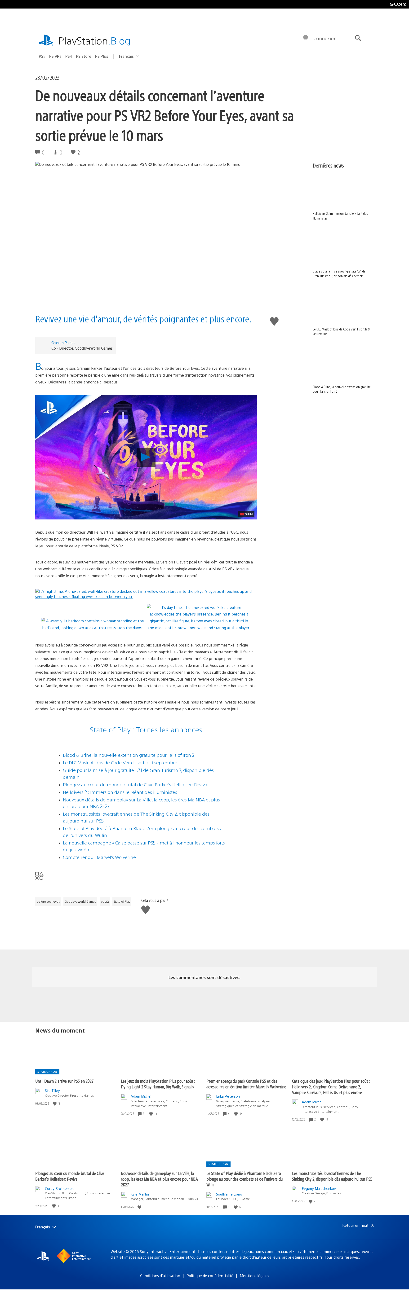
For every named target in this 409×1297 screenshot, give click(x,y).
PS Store (83, 56)
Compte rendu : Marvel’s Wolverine (99, 857)
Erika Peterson (228, 1096)
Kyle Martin (140, 1194)
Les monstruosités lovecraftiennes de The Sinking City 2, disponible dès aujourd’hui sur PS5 (332, 1176)
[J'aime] (55, 1103)
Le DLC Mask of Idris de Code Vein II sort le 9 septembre (120, 762)
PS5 (42, 56)
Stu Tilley (52, 1090)
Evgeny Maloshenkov (319, 1188)
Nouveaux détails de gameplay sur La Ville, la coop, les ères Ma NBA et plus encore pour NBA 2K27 (159, 1178)
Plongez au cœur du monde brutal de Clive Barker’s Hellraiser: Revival (136, 784)
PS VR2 (55, 56)
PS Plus (101, 56)
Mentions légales (254, 1275)
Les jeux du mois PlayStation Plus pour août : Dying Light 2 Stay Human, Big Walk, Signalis (158, 1083)
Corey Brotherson (59, 1188)
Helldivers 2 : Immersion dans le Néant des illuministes (120, 792)
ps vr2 (105, 901)
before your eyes (48, 901)
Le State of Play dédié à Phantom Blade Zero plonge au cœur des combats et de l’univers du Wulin (244, 1178)
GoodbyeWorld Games (80, 901)
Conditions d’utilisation (160, 1275)
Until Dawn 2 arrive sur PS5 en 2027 (64, 1081)
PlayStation (94, 40)
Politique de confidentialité (210, 1275)
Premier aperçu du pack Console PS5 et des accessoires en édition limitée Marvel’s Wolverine (246, 1083)
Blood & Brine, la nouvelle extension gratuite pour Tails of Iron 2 (129, 755)
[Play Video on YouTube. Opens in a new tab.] (246, 514)
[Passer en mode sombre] (305, 38)
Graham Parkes (63, 342)
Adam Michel (141, 1096)
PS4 (68, 56)
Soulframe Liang (229, 1194)
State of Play (122, 901)
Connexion (325, 38)
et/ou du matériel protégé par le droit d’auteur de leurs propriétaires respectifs (254, 1257)
